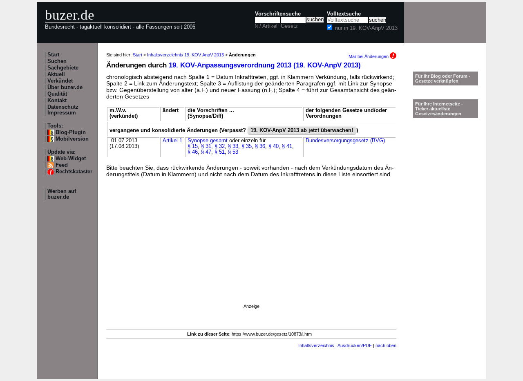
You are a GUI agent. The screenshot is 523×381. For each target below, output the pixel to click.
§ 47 (206, 152)
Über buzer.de (65, 87)
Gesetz (289, 26)
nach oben (385, 345)
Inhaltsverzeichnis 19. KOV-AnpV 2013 (185, 54)
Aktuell (56, 74)
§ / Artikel (266, 26)
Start (53, 55)
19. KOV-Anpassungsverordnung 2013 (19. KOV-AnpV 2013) (265, 65)
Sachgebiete (62, 68)
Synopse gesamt (208, 140)
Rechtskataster (74, 172)
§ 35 (246, 146)
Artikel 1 (172, 140)
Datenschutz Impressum (62, 110)
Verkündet (60, 81)
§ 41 (287, 146)
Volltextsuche (344, 14)
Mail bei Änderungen (369, 56)
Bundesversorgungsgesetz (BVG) (345, 140)
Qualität (57, 94)
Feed (62, 165)
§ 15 (193, 146)
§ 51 (220, 152)
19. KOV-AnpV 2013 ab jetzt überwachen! (301, 130)
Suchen (57, 61)
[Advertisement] (251, 251)
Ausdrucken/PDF (354, 345)
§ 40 (273, 146)
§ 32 (220, 146)
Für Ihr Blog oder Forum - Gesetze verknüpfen (442, 78)
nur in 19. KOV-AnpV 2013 (366, 28)
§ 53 (233, 152)
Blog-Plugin (71, 132)
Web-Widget (71, 158)
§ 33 (233, 146)
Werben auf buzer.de (61, 194)
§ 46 (193, 152)
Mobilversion (72, 139)
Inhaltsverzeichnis (316, 345)
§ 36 (260, 146)
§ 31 (206, 146)
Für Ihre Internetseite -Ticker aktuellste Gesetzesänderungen (439, 108)
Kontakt (57, 100)
